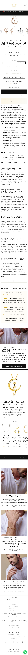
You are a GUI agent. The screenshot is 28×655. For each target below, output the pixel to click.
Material (14, 70)
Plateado (12, 63)
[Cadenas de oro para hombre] (14, 481)
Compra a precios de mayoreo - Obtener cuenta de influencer (14, 613)
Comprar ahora (14, 91)
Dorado (6, 63)
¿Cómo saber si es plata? (14, 632)
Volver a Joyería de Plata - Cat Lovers (15, 457)
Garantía (14, 604)
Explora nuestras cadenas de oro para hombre (14, 506)
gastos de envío (15, 54)
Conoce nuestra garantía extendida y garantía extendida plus (14, 637)
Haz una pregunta (14, 284)
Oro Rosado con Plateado (14, 66)
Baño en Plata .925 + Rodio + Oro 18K (14, 77)
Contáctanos (14, 597)
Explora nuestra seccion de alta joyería (14, 592)
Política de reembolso (14, 608)
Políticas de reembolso (14, 625)
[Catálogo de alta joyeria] (14, 567)
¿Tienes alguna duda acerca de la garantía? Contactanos (14, 366)
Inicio (6, 40)
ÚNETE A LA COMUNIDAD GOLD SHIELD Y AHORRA (13, 621)
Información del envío (14, 281)
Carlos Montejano (17, 651)
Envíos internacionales (14, 602)
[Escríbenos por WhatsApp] (25, 652)
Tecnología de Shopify (14, 653)
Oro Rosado (21, 63)
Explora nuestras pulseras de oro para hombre (14, 550)
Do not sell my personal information (14, 616)
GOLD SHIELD (8, 353)
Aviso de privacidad (14, 627)
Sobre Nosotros (14, 611)
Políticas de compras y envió (14, 599)
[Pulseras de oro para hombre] (14, 523)
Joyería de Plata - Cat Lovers (15, 40)
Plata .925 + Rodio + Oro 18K (14, 73)
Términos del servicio (14, 606)
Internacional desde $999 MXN (19, 96)
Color (14, 60)
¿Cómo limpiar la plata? (14, 634)
